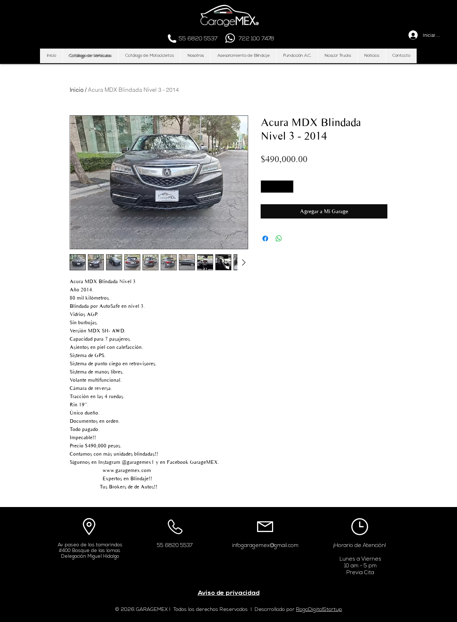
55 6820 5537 (175, 545)
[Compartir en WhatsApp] (279, 238)
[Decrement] (266, 187)
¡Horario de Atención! (359, 545)
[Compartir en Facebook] (265, 238)
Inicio (77, 89)
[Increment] (288, 187)
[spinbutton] (277, 187)
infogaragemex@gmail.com (265, 545)
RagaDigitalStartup (319, 609)
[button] (89, 56)
